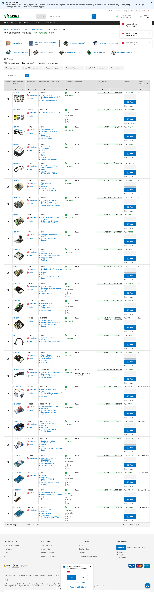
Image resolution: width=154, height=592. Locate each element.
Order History (46, 549)
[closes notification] (151, 2)
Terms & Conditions (46, 575)
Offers (110, 11)
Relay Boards (97, 52)
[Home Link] (12, 16)
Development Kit (47, 95)
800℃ (43, 274)
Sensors (15, 43)
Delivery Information (48, 556)
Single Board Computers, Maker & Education (26, 29)
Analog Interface (47, 362)
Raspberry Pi (45, 171)
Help (5, 556)
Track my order (47, 545)
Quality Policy (84, 549)
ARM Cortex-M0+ (47, 462)
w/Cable (44, 397)
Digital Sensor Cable (48, 338)
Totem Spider (45, 374)
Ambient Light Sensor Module (51, 357)
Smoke (43, 445)
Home (6, 29)
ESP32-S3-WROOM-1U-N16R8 (51, 494)
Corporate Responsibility (88, 556)
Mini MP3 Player (46, 254)
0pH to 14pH (45, 137)
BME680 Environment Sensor (51, 322)
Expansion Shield (47, 303)
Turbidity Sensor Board (49, 389)
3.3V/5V (44, 261)
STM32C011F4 (46, 460)
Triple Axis (44, 187)
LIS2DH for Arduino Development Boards (48, 189)
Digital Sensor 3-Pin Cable (50, 221)
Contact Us (118, 11)
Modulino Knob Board (48, 458)
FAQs (6, 553)
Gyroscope (45, 149)
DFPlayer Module (47, 252)
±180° (43, 156)
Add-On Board (46, 286)
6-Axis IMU (45, 515)
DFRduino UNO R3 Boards (50, 159)
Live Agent (8, 549)
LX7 (42, 498)
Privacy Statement (10, 575)
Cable (43, 135)
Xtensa (43, 496)
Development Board (48, 493)
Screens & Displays (77, 43)
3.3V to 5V (44, 158)
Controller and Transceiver (50, 429)
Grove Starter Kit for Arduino (51, 112)
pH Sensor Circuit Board (49, 131)
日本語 (6, 580)
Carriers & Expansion (106, 43)
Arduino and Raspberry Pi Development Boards (50, 411)
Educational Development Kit (51, 372)
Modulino (44, 477)
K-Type (43, 273)
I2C (42, 185)
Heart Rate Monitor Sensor (50, 200)
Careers (82, 553)
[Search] (94, 16)
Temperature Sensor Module (51, 288)
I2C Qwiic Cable (46, 465)
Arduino (44, 292)
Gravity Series (46, 290)
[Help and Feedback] (147, 585)
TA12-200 (44, 408)
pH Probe (44, 133)
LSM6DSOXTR (46, 513)
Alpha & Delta (45, 307)
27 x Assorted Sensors (49, 101)
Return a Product (47, 553)
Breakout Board (46, 321)
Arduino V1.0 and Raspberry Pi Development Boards (51, 394)
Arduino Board (46, 311)
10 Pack (43, 340)
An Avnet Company (10, 584)
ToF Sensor (45, 481)
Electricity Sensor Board (49, 407)
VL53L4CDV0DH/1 (47, 479)
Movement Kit (46, 510)
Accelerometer (46, 147)
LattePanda (45, 309)
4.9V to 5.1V (45, 446)
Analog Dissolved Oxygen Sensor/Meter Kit (50, 167)
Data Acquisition (71, 52)
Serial (43, 152)
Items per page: (11, 525)
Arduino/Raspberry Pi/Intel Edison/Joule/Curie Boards (50, 205)
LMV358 (44, 391)
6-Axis (43, 150)
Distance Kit (45, 475)
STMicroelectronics (47, 464)
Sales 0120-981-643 (11, 545)
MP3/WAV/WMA (46, 257)
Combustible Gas (47, 443)
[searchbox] (69, 16)
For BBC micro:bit (47, 378)
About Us (82, 545)
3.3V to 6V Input (46, 202)
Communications (18, 52)
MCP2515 (44, 426)
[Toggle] (5, 63)
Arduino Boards (46, 139)
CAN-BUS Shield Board (49, 424)
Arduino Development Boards (51, 255)
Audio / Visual (45, 52)
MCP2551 (44, 427)
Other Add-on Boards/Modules (45, 42)
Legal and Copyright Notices (28, 575)
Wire (42, 154)
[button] (9, 23)
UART (43, 259)
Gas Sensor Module (48, 441)
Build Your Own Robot (48, 376)
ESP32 (43, 169)
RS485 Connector (47, 305)
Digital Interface (46, 293)
